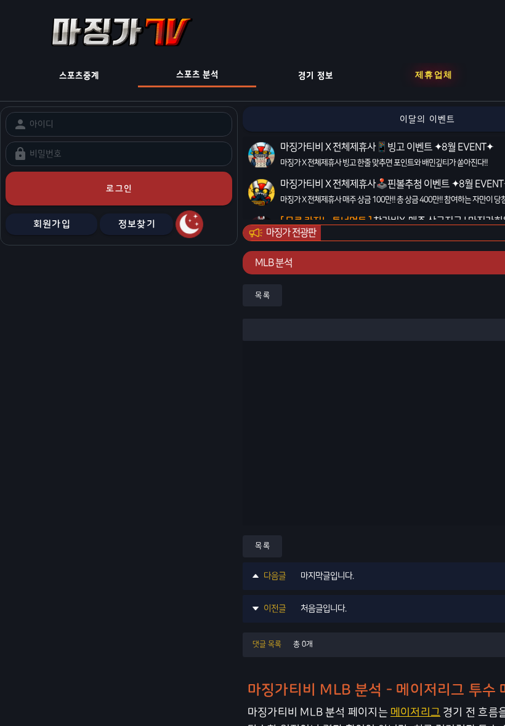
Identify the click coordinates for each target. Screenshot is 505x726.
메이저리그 (415, 712)
